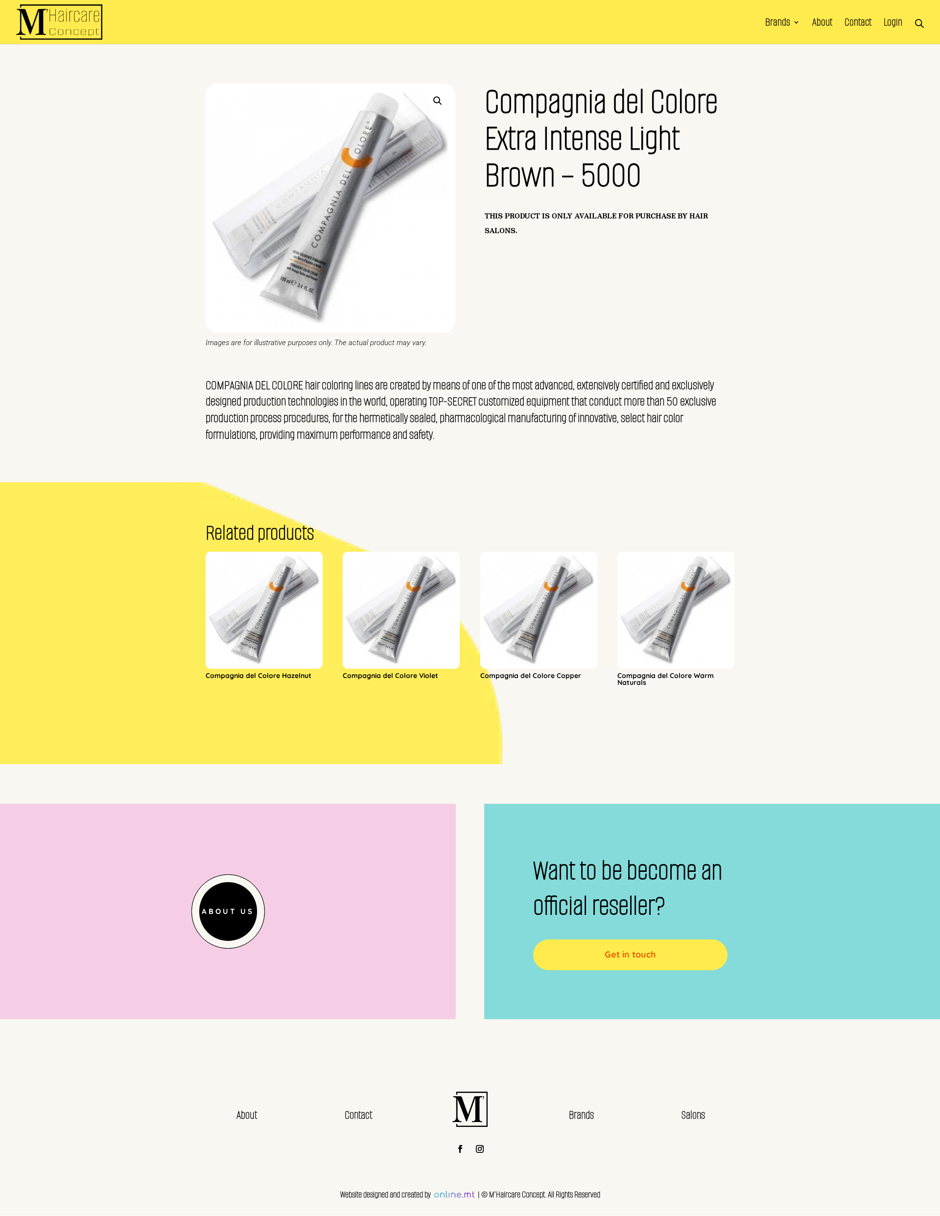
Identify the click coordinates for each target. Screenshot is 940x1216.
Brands (777, 24)
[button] (437, 101)
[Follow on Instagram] (480, 1149)
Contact (858, 24)
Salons (693, 1114)
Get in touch (630, 954)
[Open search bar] (919, 22)
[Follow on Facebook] (460, 1149)
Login (893, 24)
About (822, 24)
